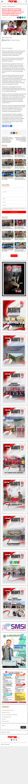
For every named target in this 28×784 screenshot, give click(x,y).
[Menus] (2, 1)
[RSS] (16, 133)
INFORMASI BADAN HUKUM (8, 710)
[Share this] (18, 17)
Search (3, 725)
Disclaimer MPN (5, 721)
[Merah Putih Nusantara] (14, 1)
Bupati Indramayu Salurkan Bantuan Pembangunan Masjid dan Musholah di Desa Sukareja (20, 139)
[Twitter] (14, 133)
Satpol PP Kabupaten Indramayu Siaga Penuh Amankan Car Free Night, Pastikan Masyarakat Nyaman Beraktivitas (20, 167)
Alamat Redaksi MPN (6, 717)
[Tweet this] (20, 17)
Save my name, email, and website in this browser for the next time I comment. (14, 208)
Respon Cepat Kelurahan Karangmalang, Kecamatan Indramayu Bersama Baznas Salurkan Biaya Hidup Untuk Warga (7, 139)
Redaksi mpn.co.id (6, 712)
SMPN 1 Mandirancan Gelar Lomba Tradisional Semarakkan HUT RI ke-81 (20, 156)
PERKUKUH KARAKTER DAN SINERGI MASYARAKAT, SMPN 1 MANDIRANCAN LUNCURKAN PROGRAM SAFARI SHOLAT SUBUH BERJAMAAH (7, 167)
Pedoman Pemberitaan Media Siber (9, 714)
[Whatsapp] (25, 17)
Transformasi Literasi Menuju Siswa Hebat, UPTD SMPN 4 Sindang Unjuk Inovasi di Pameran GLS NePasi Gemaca (20, 178)
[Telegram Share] (22, 17)
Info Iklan (4, 719)
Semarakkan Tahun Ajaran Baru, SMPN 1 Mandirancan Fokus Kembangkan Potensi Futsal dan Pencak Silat (7, 178)
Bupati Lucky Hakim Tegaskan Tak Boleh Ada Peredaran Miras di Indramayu (7, 156)
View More (14, 255)
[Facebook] (11, 133)
